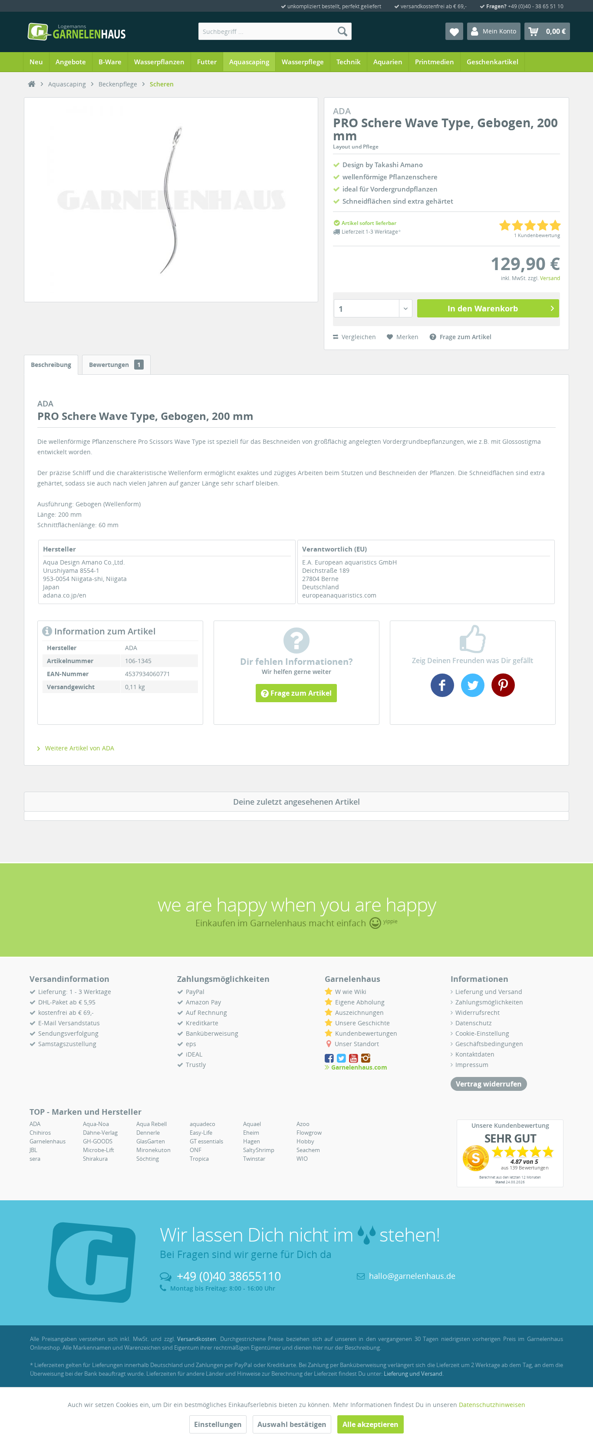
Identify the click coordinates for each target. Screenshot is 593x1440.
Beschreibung (51, 364)
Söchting (147, 1159)
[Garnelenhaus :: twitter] (342, 1058)
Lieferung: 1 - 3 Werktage (74, 992)
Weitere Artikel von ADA (78, 748)
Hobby (305, 1141)
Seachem (308, 1150)
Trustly (196, 1064)
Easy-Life (201, 1132)
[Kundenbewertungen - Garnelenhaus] (510, 1158)
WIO (302, 1159)
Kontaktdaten (474, 1054)
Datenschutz (473, 1023)
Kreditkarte (202, 1023)
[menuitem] (275, 31)
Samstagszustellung (67, 1044)
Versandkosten (196, 1339)
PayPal (195, 992)
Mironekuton (153, 1150)
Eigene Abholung (360, 1002)
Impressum (471, 1064)
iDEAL (194, 1054)
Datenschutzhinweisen (492, 1404)
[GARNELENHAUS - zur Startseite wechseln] (76, 32)
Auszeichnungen (359, 1012)
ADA (35, 1124)
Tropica (199, 1159)
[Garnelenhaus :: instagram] (365, 1058)
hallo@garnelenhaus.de (412, 1276)
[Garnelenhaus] (31, 84)
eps (191, 1044)
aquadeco (202, 1124)
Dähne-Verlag (100, 1132)
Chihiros (40, 1132)
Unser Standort (357, 1044)
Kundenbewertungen (366, 1033)
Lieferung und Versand (488, 992)
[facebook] (443, 694)
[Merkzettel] (454, 31)
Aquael (252, 1124)
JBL (33, 1150)
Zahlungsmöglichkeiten (489, 1002)
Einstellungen (218, 1424)
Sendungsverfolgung (68, 1033)
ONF (195, 1150)
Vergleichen (358, 337)
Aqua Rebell (151, 1124)
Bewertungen (115, 364)
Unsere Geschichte (362, 1023)
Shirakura (95, 1159)
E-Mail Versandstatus (69, 1023)
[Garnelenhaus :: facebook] (330, 1058)
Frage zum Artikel (300, 693)
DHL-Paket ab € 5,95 (67, 1002)
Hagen (251, 1141)
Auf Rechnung (206, 1012)
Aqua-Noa (96, 1124)
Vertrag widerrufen (489, 1084)
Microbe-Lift (98, 1150)
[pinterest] (502, 694)
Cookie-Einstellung (482, 1033)
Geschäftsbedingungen (489, 1044)
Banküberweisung (212, 1033)
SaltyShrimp (258, 1150)
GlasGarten (150, 1141)
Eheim (251, 1132)
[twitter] (472, 694)
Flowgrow (309, 1132)
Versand (550, 278)
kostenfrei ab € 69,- (66, 1012)
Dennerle (148, 1132)
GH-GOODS (97, 1141)
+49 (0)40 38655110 (229, 1276)
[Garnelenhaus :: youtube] (354, 1058)
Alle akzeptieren (371, 1424)
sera (35, 1159)
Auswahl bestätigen (291, 1424)
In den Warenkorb (483, 308)
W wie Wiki (350, 992)
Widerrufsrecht (477, 1012)
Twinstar (254, 1159)
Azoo (303, 1124)
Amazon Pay (203, 1002)
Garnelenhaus (48, 1141)
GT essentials (206, 1141)
